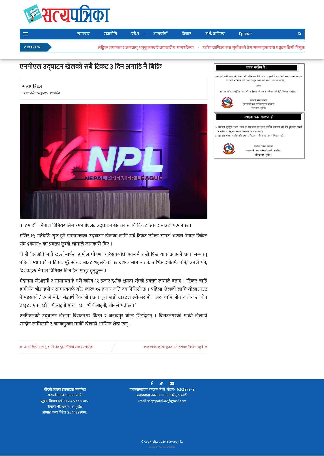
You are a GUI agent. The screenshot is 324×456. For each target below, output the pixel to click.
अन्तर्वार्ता (160, 34)
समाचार (83, 34)
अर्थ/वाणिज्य (215, 34)
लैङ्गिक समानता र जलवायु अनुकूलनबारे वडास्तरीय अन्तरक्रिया (135, 48)
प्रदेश (135, 34)
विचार (186, 34)
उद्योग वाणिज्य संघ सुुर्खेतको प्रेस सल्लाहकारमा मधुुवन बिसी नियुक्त (243, 48)
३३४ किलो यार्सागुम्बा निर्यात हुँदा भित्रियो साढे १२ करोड (58, 347)
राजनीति (110, 34)
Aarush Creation (167, 447)
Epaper (245, 34)
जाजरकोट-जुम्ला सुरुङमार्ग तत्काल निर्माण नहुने (173, 347)
